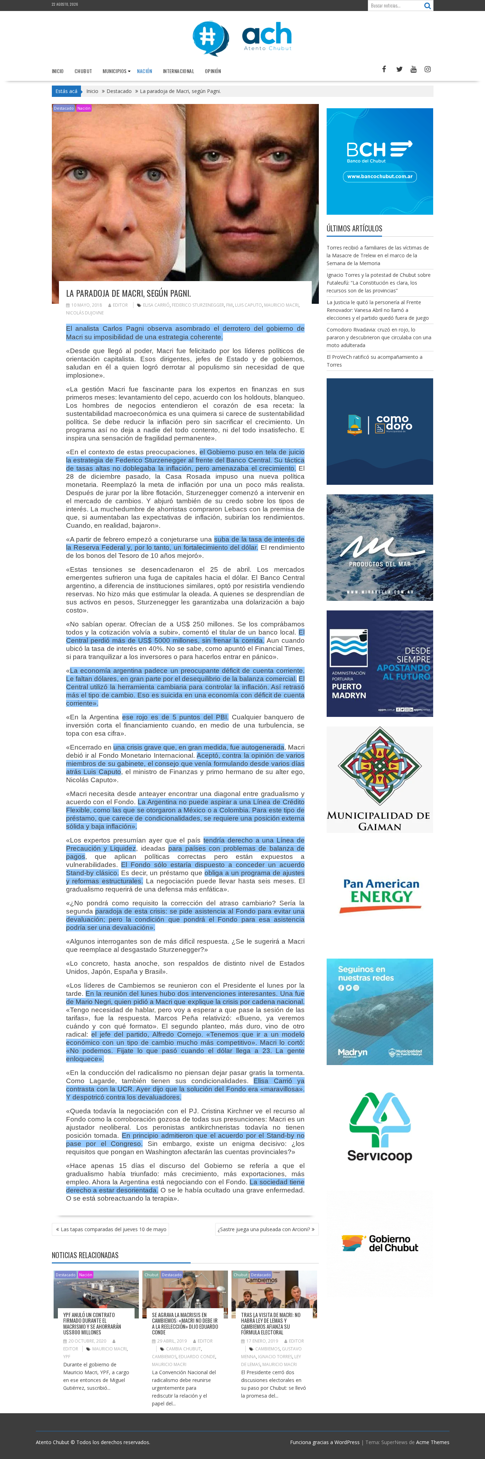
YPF (66, 1357)
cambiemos (164, 1357)
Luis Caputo (248, 305)
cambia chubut (183, 1349)
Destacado (64, 108)
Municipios (114, 71)
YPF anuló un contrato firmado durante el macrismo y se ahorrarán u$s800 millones (92, 1323)
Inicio (58, 71)
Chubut (83, 71)
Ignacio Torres (275, 1357)
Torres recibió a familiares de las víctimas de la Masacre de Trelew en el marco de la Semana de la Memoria (378, 255)
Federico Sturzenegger (198, 305)
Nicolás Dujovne (85, 313)
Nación (144, 71)
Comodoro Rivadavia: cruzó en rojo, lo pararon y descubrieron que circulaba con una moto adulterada (379, 337)
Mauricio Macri (281, 305)
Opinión (213, 71)
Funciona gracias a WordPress (325, 1442)
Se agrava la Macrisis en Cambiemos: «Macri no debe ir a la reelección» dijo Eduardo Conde (185, 1323)
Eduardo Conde (197, 1357)
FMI (229, 305)
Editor (120, 305)
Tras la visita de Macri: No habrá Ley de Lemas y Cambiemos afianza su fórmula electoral (270, 1323)
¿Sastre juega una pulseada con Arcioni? (264, 1229)
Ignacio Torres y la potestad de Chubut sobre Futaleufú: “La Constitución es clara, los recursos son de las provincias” (379, 282)
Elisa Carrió (156, 305)
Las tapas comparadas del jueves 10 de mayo (114, 1229)
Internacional (178, 71)
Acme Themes (432, 1442)
